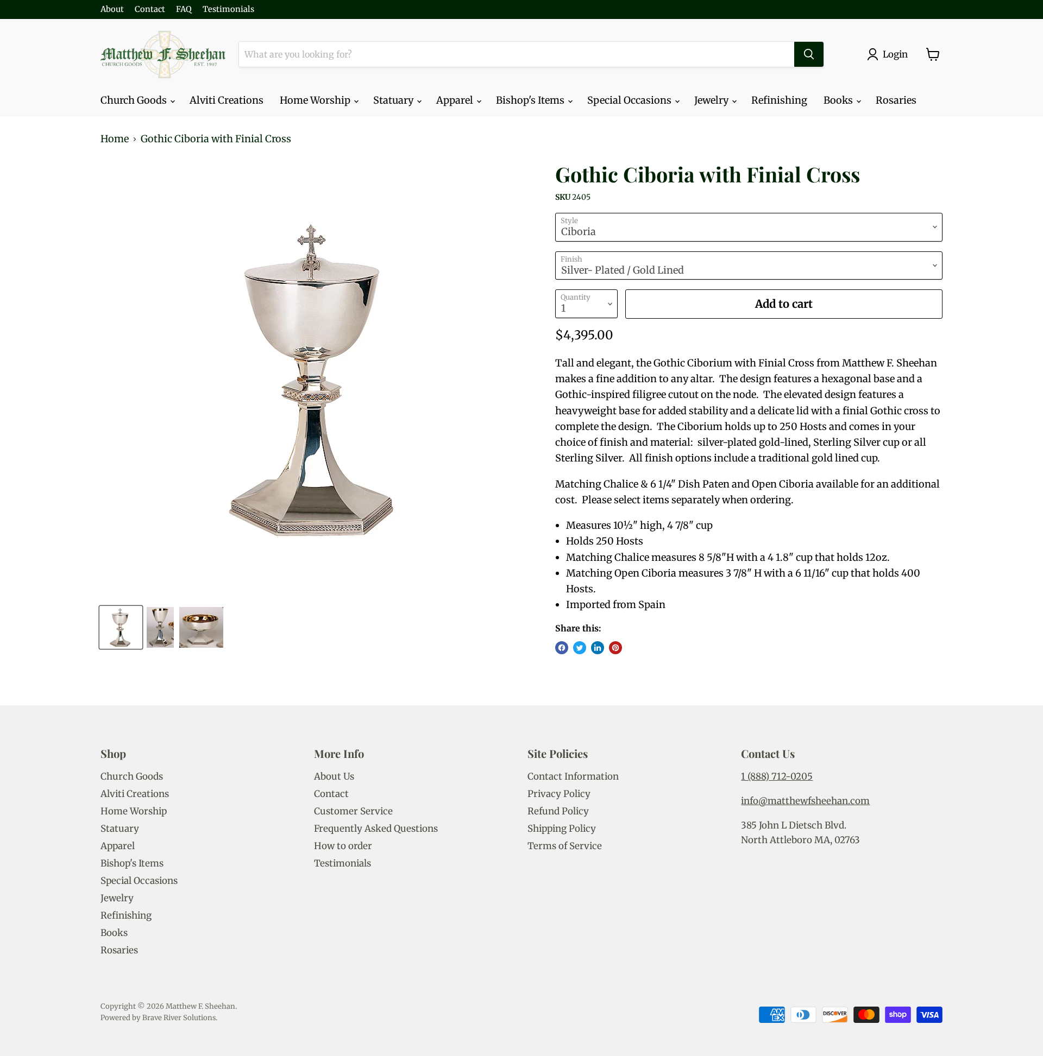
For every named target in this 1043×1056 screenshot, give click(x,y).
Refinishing (779, 100)
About (112, 9)
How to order (343, 846)
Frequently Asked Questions (376, 828)
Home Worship (316, 100)
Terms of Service (564, 846)
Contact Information (573, 776)
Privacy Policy (558, 794)
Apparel (455, 100)
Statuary (394, 100)
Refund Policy (558, 811)
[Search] (809, 54)
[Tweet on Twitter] (579, 647)
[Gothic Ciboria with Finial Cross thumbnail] (120, 627)
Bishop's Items (531, 100)
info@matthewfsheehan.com (805, 801)
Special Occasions (630, 100)
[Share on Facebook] (561, 647)
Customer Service (353, 811)
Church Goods (134, 100)
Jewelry (712, 100)
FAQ (184, 9)
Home (114, 139)
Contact (150, 9)
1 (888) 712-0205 (777, 776)
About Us (334, 776)
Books (839, 100)
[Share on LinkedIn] (597, 647)
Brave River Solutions (179, 1017)
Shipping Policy (561, 828)
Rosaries (896, 100)
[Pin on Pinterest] (615, 647)
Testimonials (228, 9)
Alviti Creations (226, 100)
